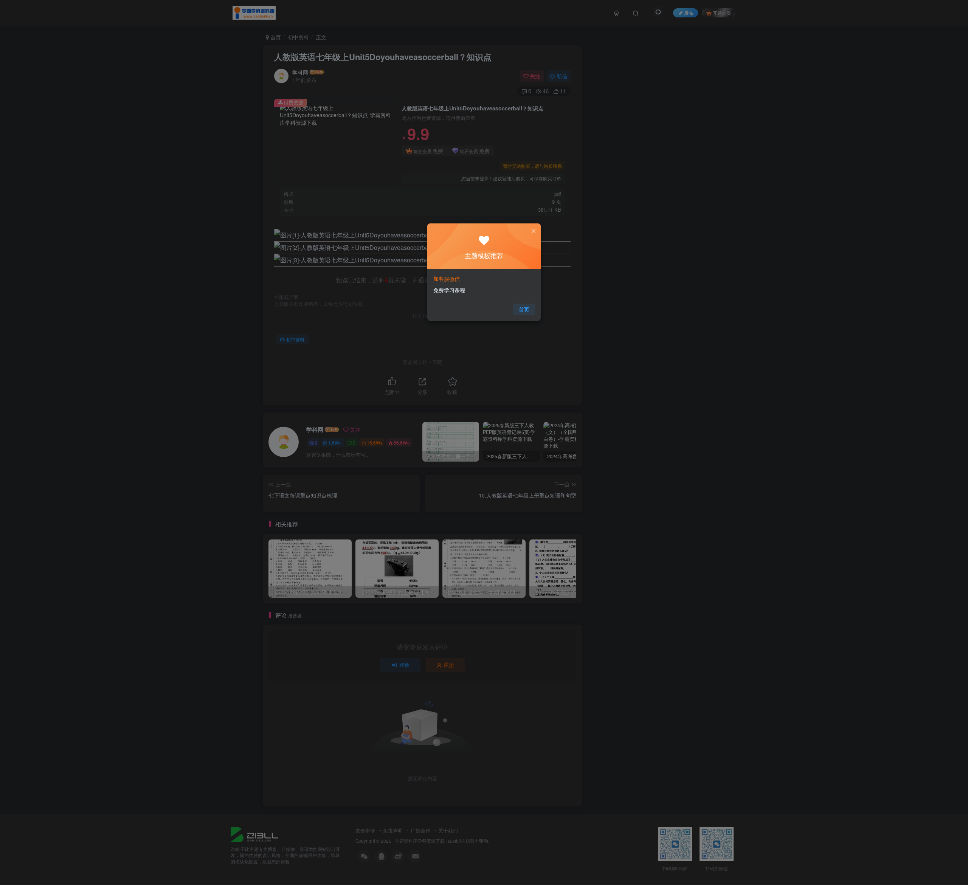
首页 (524, 309)
